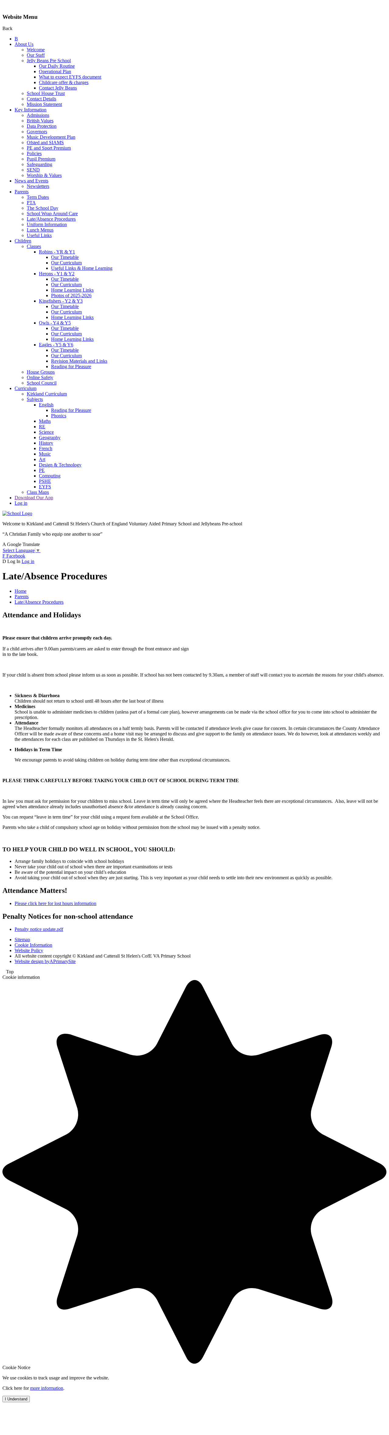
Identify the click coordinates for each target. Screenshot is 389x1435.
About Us (24, 44)
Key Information (30, 109)
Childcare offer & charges (63, 82)
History (46, 443)
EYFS (45, 486)
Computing (49, 475)
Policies (34, 153)
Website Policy (29, 950)
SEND (33, 169)
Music (45, 453)
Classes (34, 246)
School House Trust (46, 93)
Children (23, 240)
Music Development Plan (51, 137)
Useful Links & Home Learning (81, 268)
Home (20, 591)
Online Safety (40, 377)
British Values (40, 120)
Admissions (38, 115)
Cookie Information (33, 945)
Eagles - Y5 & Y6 (56, 344)
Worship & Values (44, 175)
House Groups (41, 372)
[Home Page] (17, 513)
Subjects (35, 399)
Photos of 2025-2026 (71, 295)
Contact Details (41, 98)
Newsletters (38, 186)
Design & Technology (60, 464)
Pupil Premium (41, 158)
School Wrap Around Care (52, 213)
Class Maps (38, 492)
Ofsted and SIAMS (45, 142)
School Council (42, 382)
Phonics (58, 415)
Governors (37, 131)
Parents (22, 191)
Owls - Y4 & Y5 (55, 322)
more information (46, 1388)
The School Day (42, 208)
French (45, 448)
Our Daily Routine (57, 66)
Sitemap (22, 939)
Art (42, 459)
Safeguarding (39, 164)
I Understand (16, 1399)
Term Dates (38, 197)
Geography (49, 437)
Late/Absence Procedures (51, 219)
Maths (45, 421)
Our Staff (36, 55)
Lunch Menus (40, 229)
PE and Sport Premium (49, 148)
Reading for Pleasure (71, 366)
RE (42, 426)
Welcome (36, 49)
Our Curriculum (66, 262)
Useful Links (39, 235)
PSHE (45, 481)
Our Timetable (65, 257)
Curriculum (25, 388)
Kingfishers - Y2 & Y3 (61, 301)
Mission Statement (44, 104)
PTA (31, 202)
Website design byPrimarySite (45, 961)
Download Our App (34, 497)
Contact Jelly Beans (58, 87)
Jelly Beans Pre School (49, 60)
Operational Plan (55, 71)
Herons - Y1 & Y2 (56, 273)
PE (42, 470)
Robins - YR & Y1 (57, 251)
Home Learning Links (72, 290)
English (46, 404)
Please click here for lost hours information (55, 903)
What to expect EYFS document (70, 77)
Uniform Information (47, 224)
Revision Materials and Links (79, 361)
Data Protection (42, 126)
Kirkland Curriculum (47, 393)
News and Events (31, 180)
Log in (21, 503)
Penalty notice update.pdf (39, 929)
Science (46, 432)
